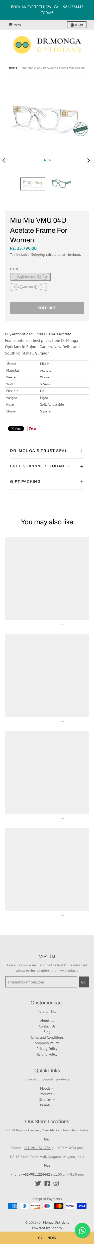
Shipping (38, 254)
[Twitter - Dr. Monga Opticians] (38, 1183)
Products (45, 1094)
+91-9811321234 (37, 1148)
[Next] (88, 160)
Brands (45, 1105)
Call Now (47, 1237)
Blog (47, 1031)
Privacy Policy (47, 1048)
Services (45, 1099)
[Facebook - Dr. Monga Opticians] (47, 1183)
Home (13, 67)
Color (14, 269)
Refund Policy (47, 1054)
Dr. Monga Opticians (53, 1222)
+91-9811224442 (36, 1174)
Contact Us (47, 1026)
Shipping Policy (47, 1043)
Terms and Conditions (47, 1037)
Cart (79, 25)
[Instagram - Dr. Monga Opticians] (56, 1183)
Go (83, 981)
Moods (45, 1088)
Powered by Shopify (47, 1228)
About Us (47, 1020)
